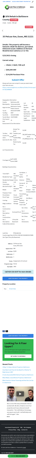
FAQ (21, 427)
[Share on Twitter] (7, 331)
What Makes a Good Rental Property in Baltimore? (17, 378)
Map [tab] (5, 289)
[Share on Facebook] (4, 331)
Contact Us (24, 430)
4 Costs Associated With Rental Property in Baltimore (18, 375)
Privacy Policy (12, 430)
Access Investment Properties (21, 1)
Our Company (7, 1)
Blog (18, 430)
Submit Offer (18, 79)
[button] (2, 31)
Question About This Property (18, 278)
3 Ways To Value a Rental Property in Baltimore (16, 367)
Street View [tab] (12, 289)
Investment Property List (12, 427)
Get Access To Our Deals (18, 356)
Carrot (24, 447)
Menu (32, 7)
